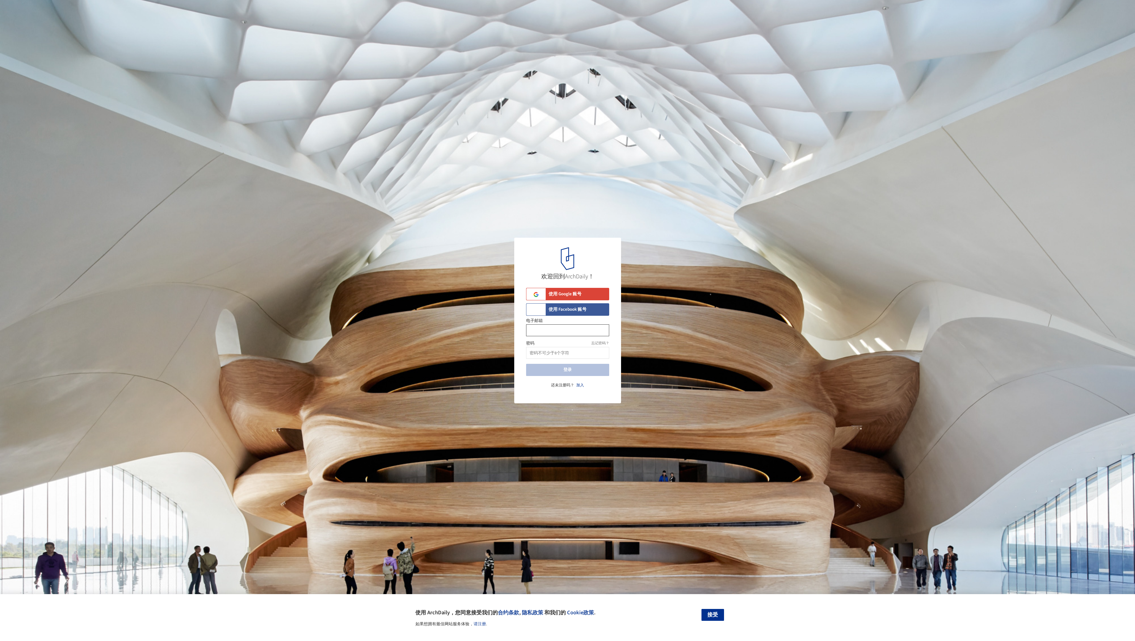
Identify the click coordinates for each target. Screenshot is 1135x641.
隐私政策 (532, 612)
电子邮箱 (534, 321)
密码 (530, 343)
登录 (567, 370)
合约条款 (508, 612)
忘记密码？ (600, 343)
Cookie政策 (580, 612)
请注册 (480, 624)
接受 (712, 614)
